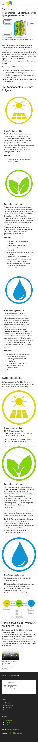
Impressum (8, 707)
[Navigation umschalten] (34, 2)
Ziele (6, 724)
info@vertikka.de (13, 729)
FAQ (6, 709)
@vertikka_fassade (15, 733)
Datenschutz (9, 705)
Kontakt (7, 703)
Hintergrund (9, 720)
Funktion (8, 722)
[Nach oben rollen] (34, 738)
